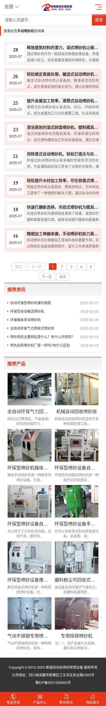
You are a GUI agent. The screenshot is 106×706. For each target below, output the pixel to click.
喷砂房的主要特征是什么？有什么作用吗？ (54, 336)
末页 (62, 276)
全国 (8, 6)
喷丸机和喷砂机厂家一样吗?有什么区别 (54, 345)
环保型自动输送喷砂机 (54, 311)
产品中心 (40, 702)
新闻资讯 (66, 702)
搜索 (99, 20)
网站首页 (92, 702)
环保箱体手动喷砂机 (54, 319)
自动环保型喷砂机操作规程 (54, 302)
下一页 (47, 276)
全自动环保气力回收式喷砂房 (54, 328)
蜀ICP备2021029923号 (53, 682)
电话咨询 (13, 702)
